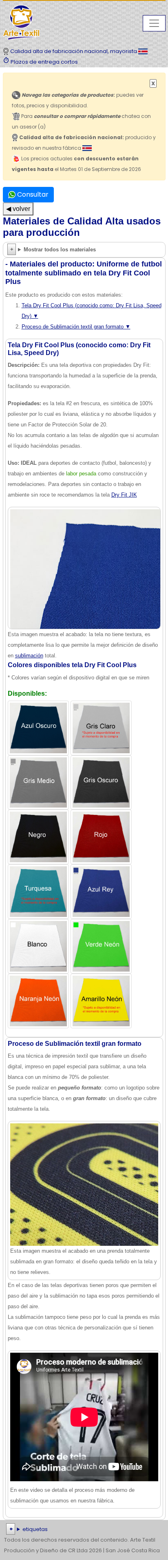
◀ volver (18, 208)
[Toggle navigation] (154, 23)
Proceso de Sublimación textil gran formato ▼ (76, 327)
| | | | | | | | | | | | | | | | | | (84, 1530)
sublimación (29, 655)
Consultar (32, 194)
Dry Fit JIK (124, 495)
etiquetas (35, 1529)
